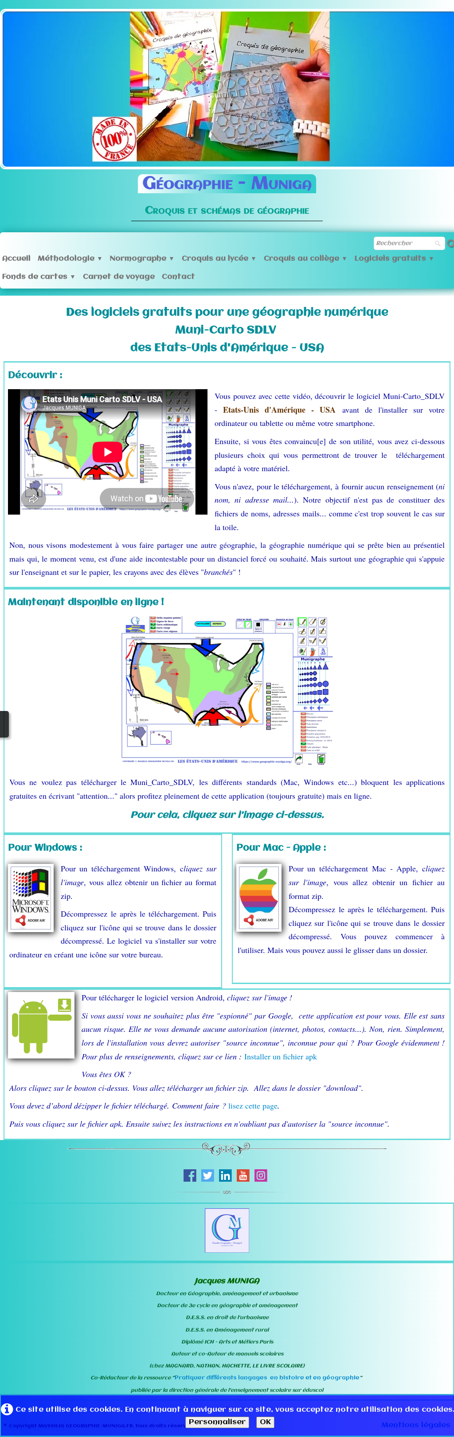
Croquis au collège (306, 258)
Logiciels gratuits (394, 258)
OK (265, 1422)
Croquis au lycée (219, 258)
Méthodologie (70, 258)
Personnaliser (217, 1422)
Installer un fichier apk (280, 1056)
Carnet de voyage (119, 277)
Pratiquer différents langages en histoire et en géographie (267, 1378)
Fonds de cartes (39, 277)
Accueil (16, 258)
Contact (178, 277)
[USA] (227, 692)
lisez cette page (253, 1105)
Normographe (142, 258)
